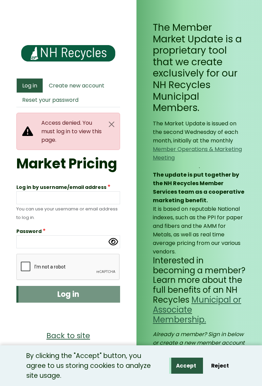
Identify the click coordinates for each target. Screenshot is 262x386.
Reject (220, 365)
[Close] (111, 124)
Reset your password (50, 100)
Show (113, 241)
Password (29, 231)
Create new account (76, 85)
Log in (29, 85)
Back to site (68, 335)
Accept (186, 365)
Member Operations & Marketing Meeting (197, 153)
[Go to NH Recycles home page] (68, 49)
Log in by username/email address (61, 187)
